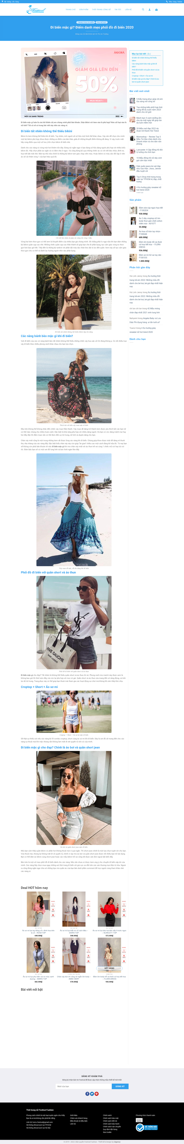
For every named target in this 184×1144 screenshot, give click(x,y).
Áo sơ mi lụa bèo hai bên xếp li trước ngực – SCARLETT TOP (109, 932)
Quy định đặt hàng (110, 1129)
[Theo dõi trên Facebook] (87, 1094)
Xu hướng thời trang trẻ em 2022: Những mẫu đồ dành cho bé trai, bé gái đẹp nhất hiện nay (146, 281)
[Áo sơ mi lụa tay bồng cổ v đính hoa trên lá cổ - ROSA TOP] (38, 909)
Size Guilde (107, 1132)
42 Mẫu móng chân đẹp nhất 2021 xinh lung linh (145, 310)
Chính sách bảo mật (111, 1118)
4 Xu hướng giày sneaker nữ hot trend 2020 (148, 188)
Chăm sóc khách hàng (78, 1118)
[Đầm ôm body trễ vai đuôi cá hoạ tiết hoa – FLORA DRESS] (109, 955)
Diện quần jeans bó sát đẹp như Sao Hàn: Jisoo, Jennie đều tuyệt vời (148, 168)
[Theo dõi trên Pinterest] (97, 1094)
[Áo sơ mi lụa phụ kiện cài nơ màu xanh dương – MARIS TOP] (38, 955)
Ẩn (149, 54)
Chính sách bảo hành (111, 1124)
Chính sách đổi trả (110, 1121)
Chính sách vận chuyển (112, 1127)
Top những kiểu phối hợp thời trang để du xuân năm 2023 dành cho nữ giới (149, 109)
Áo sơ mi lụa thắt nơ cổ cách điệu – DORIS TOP (74, 932)
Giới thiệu (73, 1115)
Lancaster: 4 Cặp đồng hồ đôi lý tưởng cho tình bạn (149, 151)
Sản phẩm (83, 10)
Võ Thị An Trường (102, 34)
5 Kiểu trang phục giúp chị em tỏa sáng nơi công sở (149, 100)
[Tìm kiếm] (143, 9)
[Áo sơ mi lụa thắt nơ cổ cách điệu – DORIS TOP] (73, 909)
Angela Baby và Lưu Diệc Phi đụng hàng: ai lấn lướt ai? (145, 320)
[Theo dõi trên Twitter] (92, 1094)
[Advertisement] (74, 1025)
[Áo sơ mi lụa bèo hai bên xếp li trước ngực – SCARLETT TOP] (109, 909)
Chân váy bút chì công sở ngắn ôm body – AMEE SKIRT (74, 978)
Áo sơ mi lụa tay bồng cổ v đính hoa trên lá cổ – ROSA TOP (38, 932)
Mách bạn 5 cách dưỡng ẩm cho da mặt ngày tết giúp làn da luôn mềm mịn (149, 120)
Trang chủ (71, 10)
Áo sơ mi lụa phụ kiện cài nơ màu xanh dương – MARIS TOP (38, 978)
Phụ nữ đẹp (101, 22)
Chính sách (107, 1115)
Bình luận (139, 192)
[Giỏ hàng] (156, 9)
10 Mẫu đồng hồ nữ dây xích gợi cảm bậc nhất (149, 159)
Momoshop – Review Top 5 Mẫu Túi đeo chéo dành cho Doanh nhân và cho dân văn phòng (148, 140)
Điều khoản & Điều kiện (78, 1121)
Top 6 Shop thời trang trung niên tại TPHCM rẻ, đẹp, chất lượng (148, 179)
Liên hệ (128, 10)
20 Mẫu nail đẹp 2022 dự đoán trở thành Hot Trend (147, 129)
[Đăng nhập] (149, 9)
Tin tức (118, 10)
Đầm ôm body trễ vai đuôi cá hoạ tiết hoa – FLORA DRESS (109, 978)
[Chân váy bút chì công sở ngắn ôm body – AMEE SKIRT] (73, 955)
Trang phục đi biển (86, 22)
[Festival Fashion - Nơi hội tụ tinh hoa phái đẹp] (36, 9)
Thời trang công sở (101, 10)
